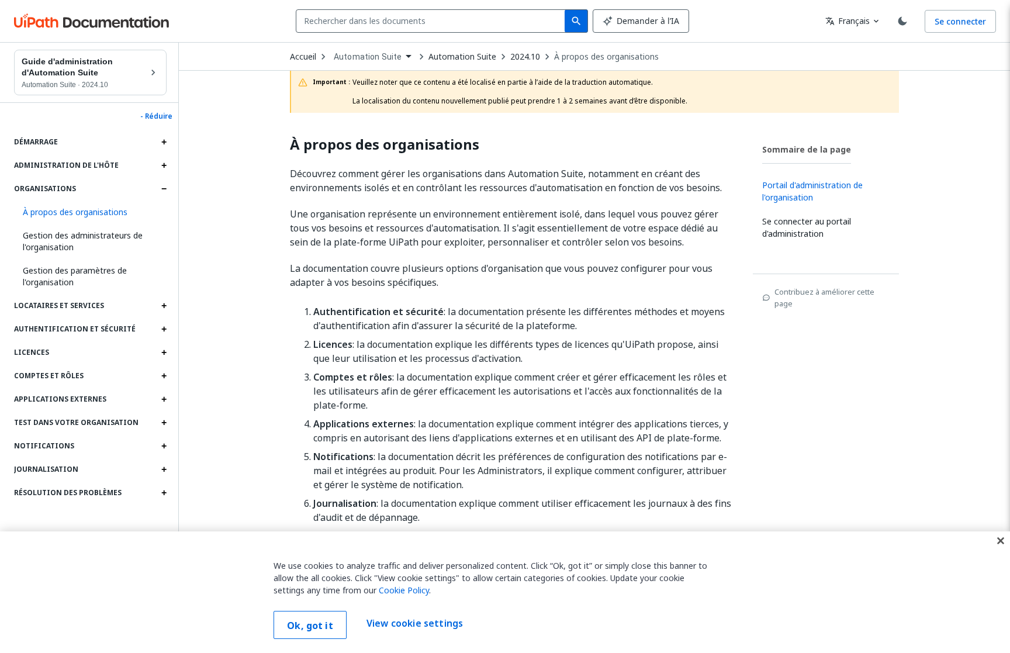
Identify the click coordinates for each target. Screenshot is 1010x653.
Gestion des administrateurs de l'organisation (83, 241)
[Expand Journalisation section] (164, 469)
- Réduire (156, 116)
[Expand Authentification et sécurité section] (164, 329)
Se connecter (960, 21)
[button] (90, 212)
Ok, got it (310, 626)
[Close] (1000, 540)
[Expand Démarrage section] (164, 142)
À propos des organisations (606, 57)
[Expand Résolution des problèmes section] (164, 493)
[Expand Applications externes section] (164, 399)
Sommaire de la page (806, 149)
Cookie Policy (404, 590)
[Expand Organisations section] (164, 189)
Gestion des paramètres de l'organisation (75, 276)
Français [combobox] (847, 21)
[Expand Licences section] (164, 352)
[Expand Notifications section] (164, 446)
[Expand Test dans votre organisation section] (164, 422)
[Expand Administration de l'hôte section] (164, 165)
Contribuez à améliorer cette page (824, 297)
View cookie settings (414, 624)
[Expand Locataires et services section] (164, 305)
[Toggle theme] (902, 21)
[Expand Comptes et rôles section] (164, 376)
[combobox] (433, 21)
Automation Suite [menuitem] (368, 56)
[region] (505, 592)
